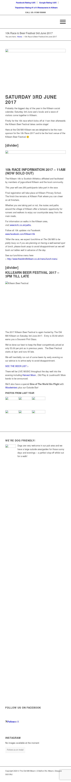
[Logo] (29, 21)
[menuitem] (25, 2)
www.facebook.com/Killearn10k (20, 233)
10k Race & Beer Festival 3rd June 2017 (29, 33)
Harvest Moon (29, 375)
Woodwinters (11, 387)
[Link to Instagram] (63, 777)
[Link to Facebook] (58, 777)
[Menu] (61, 21)
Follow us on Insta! (15, 749)
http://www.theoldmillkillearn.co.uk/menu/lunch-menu (32, 258)
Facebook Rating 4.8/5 (25, 2)
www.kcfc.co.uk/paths (20, 225)
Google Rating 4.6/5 (47, 2)
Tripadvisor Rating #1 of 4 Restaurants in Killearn (36, 7)
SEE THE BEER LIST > (17, 366)
